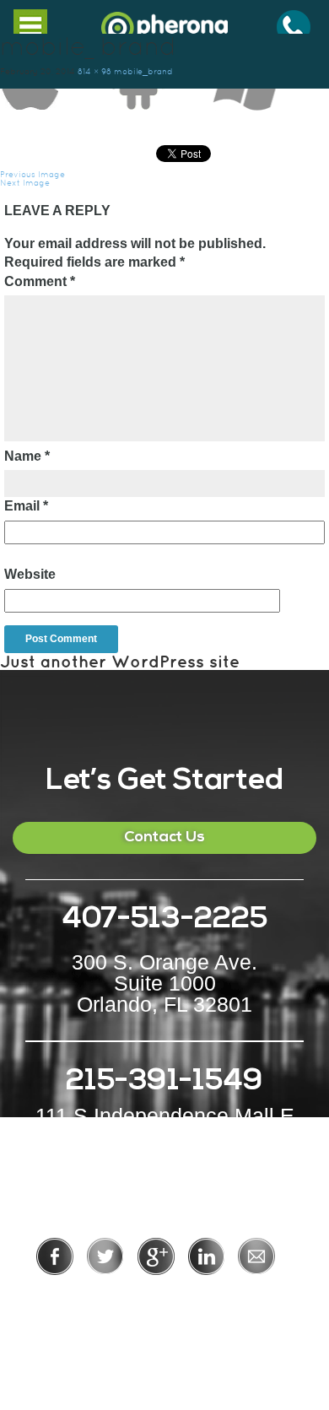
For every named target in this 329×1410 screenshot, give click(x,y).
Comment (39, 281)
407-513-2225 (164, 920)
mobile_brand (143, 71)
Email (26, 506)
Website (30, 574)
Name (27, 456)
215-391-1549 (164, 1082)
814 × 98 (94, 71)
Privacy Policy (109, 1298)
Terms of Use (222, 1298)
